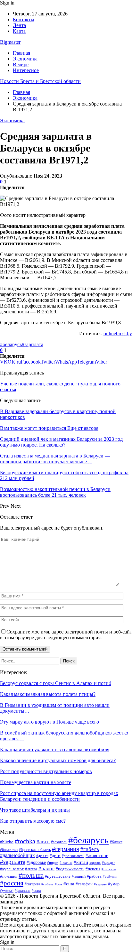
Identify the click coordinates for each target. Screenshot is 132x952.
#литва (31, 868)
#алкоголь (59, 842)
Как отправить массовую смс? (33, 821)
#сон (58, 884)
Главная (21, 53)
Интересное (26, 70)
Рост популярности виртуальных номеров (46, 771)
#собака (47, 884)
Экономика (25, 58)
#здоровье (36, 862)
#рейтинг (110, 876)
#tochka (25, 841)
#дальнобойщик (17, 855)
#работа (94, 876)
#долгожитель (73, 856)
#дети (55, 855)
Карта (19, 31)
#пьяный (79, 876)
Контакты (23, 19)
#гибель (89, 849)
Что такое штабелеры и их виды (35, 810)
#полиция (8, 876)
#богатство (9, 849)
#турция (100, 884)
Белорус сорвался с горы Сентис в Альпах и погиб (55, 683)
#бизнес (116, 842)
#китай (81, 862)
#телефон (84, 884)
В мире (21, 64)
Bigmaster (10, 42)
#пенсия (93, 868)
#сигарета (32, 884)
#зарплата (32, 344)
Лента (19, 25)
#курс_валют (12, 868)
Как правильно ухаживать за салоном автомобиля (54, 749)
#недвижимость (70, 868)
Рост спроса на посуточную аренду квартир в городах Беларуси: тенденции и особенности (59, 796)
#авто (43, 841)
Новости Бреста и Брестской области (40, 81)
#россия (11, 883)
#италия (66, 862)
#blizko (6, 841)
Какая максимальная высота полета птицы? (47, 694)
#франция (22, 890)
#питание (109, 869)
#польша (31, 875)
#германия (65, 849)
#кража (95, 862)
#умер (114, 883)
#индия (52, 862)
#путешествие (57, 876)
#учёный (6, 890)
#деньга (42, 856)
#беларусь (11, 344)
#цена (36, 890)
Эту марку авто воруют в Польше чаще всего (49, 722)
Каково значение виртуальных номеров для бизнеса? (58, 760)
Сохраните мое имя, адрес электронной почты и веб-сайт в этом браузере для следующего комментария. (66, 634)
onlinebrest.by (117, 333)
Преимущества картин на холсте (35, 782)
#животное (97, 855)
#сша (68, 883)
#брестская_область (35, 849)
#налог (46, 868)
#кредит (108, 863)
